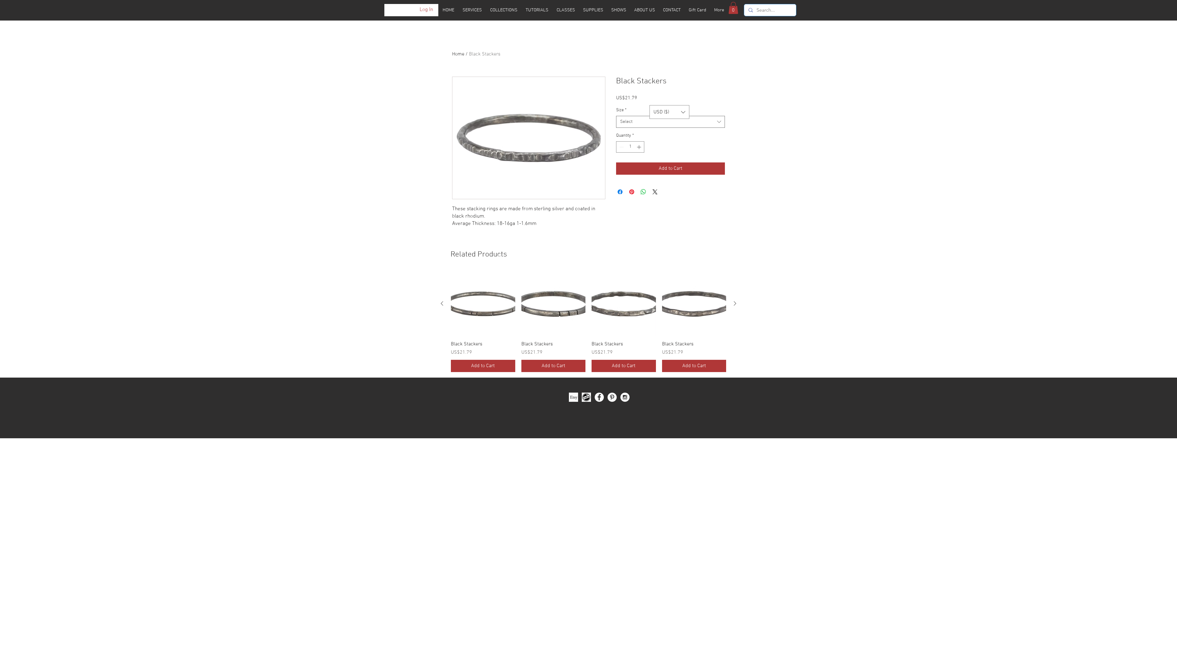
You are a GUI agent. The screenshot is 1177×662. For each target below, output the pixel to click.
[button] (733, 8)
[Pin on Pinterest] (631, 192)
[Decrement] (621, 147)
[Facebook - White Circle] (599, 397)
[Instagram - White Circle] (625, 397)
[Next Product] (735, 303)
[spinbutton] (630, 147)
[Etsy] (573, 397)
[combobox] (670, 122)
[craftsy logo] (586, 397)
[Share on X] (655, 192)
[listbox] (669, 112)
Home (458, 54)
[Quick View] (483, 304)
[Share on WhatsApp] (643, 192)
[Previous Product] (442, 303)
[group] (588, 321)
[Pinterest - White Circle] (612, 397)
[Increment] (639, 147)
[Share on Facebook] (620, 192)
